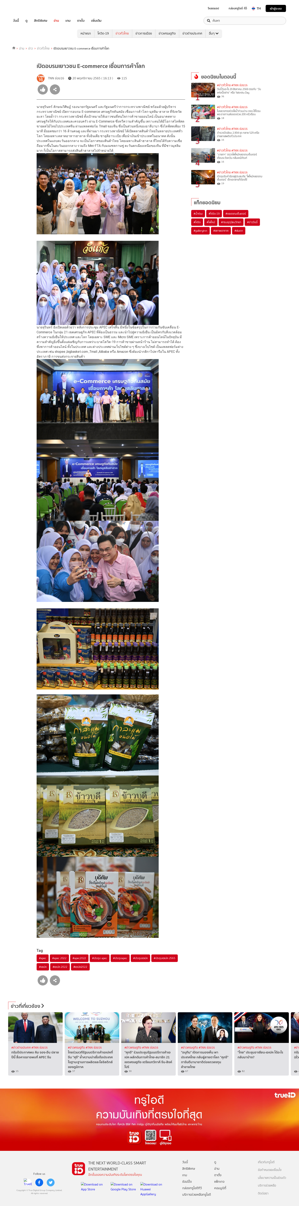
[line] (28, 1182)
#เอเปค (43, 967)
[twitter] (51, 1182)
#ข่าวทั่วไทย (224, 85)
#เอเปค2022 (80, 967)
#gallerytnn (200, 231)
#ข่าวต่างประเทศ (21, 1048)
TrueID (25, 8)
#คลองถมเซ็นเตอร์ (236, 214)
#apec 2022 (59, 958)
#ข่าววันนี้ (252, 222)
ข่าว (30, 48)
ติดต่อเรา (263, 1193)
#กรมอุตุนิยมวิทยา (231, 222)
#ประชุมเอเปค (140, 958)
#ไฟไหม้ (211, 222)
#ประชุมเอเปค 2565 (164, 958)
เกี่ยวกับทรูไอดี (266, 1162)
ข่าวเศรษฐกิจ (167, 33)
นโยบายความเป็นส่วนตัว (272, 1178)
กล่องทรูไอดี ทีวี (238, 8)
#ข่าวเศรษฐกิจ (77, 1048)
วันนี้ (16, 20)
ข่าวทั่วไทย (122, 33)
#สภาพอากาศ (220, 231)
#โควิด (197, 222)
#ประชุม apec (99, 958)
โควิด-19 (103, 33)
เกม (68, 20)
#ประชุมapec (120, 958)
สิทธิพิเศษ (40, 20)
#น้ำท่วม (198, 214)
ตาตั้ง (81, 20)
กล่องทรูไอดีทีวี (192, 1188)
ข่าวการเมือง (143, 33)
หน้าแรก (86, 33)
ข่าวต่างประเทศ (192, 33)
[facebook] (39, 1182)
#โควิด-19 (214, 214)
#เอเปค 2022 (60, 967)
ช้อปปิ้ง (187, 1181)
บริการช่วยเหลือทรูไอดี (196, 1194)
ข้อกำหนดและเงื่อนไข (270, 1170)
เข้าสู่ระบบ (276, 8)
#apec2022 (79, 958)
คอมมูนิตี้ (220, 1188)
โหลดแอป (213, 8)
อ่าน (56, 20)
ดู (26, 20)
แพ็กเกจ (219, 1181)
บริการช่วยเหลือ (267, 1185)
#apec (42, 958)
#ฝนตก (239, 231)
